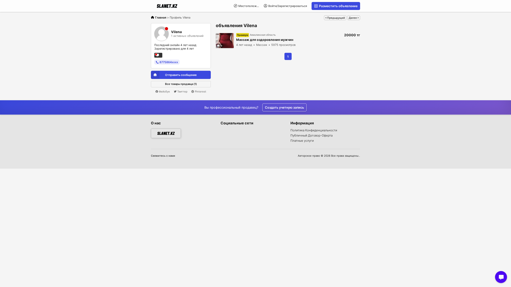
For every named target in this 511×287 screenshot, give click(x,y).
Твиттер (181, 91)
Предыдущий (336, 17)
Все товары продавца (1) (181, 84)
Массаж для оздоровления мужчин (264, 40)
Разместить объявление (338, 6)
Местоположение (249, 6)
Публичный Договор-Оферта (311, 135)
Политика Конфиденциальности (313, 130)
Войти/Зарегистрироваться (287, 6)
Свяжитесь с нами (163, 155)
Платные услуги (302, 141)
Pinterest (200, 91)
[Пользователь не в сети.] (158, 55)
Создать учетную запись (284, 107)
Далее (353, 17)
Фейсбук (164, 91)
